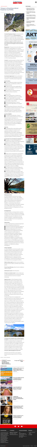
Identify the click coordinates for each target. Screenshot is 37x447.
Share (5, 14)
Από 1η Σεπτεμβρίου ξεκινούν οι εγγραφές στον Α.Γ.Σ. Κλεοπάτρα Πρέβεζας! (18, 378)
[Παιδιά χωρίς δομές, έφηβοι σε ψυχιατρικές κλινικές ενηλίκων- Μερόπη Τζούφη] (6, 410)
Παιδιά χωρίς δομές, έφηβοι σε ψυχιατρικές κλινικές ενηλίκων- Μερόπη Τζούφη (18, 407)
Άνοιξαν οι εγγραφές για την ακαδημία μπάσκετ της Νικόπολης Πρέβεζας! (18, 416)
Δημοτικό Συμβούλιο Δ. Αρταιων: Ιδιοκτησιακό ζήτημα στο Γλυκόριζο (17, 388)
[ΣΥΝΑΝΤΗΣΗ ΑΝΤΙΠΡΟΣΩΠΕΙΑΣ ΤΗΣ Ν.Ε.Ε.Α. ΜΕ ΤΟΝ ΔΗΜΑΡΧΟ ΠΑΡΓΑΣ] (6, 400)
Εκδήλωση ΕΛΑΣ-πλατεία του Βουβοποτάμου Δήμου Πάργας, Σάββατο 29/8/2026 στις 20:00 (30, 9)
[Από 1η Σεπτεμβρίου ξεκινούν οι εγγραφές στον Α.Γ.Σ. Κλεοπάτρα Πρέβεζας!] (6, 381)
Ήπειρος (2, 357)
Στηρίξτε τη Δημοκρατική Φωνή (32, 433)
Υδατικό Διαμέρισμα (7, 357)
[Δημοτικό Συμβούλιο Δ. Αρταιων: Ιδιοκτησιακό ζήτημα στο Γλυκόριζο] (6, 391)
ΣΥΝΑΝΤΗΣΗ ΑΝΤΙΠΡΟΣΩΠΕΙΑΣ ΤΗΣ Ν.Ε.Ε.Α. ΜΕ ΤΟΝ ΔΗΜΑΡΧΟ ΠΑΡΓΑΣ (30, 18)
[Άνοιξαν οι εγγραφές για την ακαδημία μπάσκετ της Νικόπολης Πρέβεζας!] (6, 419)
